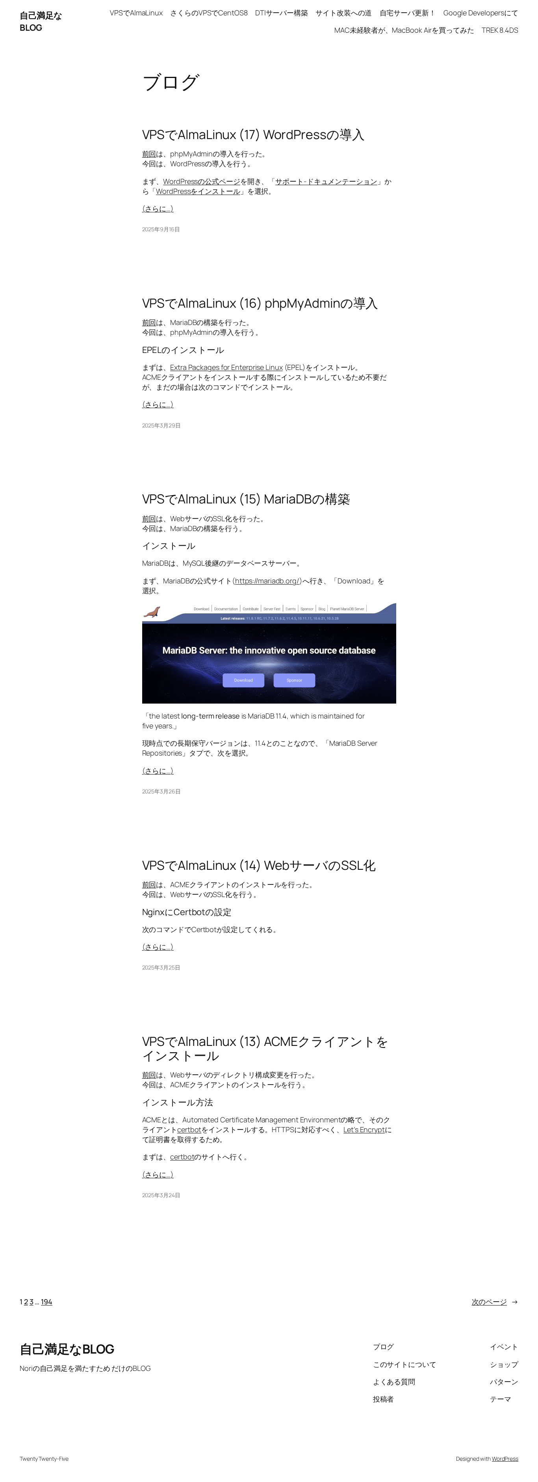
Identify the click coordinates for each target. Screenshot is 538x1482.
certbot (189, 1129)
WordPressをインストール (198, 191)
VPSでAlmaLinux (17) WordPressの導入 (253, 134)
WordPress (505, 1458)
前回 (149, 153)
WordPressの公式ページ (201, 181)
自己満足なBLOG (41, 21)
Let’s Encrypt (364, 1129)
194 (46, 1301)
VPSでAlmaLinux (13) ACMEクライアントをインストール (265, 1048)
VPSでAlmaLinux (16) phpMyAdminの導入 (260, 303)
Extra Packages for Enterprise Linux (226, 367)
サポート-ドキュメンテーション (326, 181)
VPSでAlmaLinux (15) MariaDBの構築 (246, 499)
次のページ (495, 1301)
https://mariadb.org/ (267, 580)
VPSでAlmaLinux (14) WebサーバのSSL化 (259, 865)
